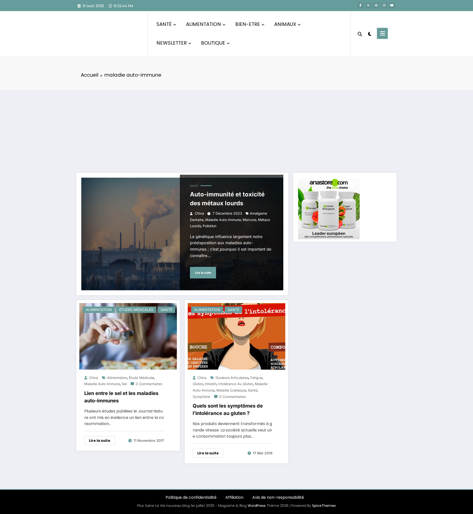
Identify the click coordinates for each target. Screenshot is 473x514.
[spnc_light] (369, 33)
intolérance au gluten (235, 384)
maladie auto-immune (223, 220)
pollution (209, 226)
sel (124, 384)
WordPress (257, 505)
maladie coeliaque (231, 390)
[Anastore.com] (329, 208)
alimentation (117, 378)
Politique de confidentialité (191, 497)
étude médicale (141, 378)
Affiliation (234, 497)
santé (252, 390)
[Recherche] (360, 33)
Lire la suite (203, 272)
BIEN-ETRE (247, 24)
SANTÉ (164, 24)
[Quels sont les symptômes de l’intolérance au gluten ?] (236, 336)
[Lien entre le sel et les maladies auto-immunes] (128, 336)
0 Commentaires (149, 384)
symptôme (201, 396)
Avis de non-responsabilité (278, 497)
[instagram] (384, 5)
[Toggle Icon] (382, 33)
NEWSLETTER (171, 42)
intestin (211, 384)
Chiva (199, 213)
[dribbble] (376, 5)
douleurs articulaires (232, 378)
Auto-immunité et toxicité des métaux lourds (227, 199)
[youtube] (392, 5)
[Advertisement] (236, 127)
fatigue (256, 378)
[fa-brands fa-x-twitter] (368, 5)
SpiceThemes (324, 505)
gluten (198, 384)
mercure (249, 220)
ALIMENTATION (203, 24)
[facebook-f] (360, 5)
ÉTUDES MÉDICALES (136, 310)
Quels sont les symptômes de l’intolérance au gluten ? (228, 409)
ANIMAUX (285, 24)
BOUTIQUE (213, 42)
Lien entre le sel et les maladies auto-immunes (121, 397)
